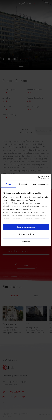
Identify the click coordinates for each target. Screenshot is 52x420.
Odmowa (26, 241)
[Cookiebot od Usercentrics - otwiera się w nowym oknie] (38, 177)
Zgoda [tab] (8, 184)
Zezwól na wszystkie (26, 227)
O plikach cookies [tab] (41, 184)
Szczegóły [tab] (23, 184)
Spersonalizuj (25, 234)
